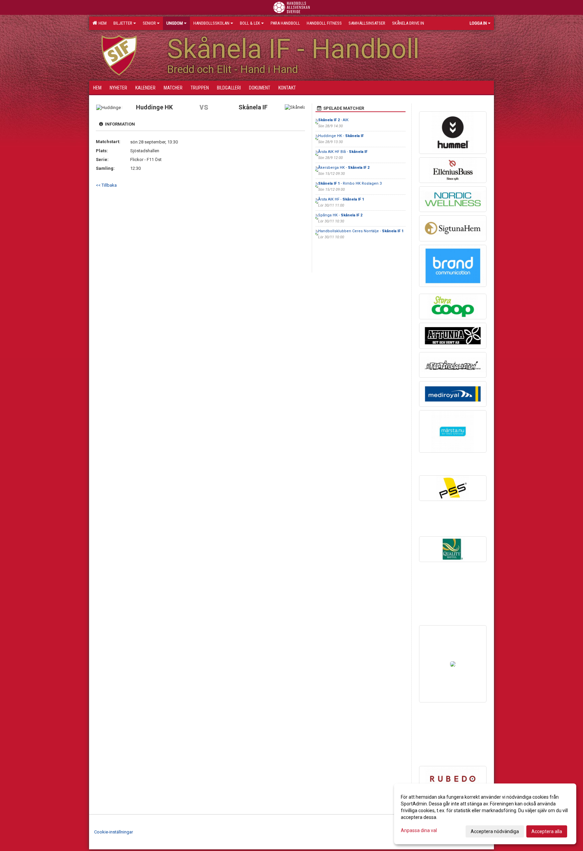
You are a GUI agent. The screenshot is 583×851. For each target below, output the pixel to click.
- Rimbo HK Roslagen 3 (350, 183)
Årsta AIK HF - (341, 199)
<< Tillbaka (106, 185)
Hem (101, 23)
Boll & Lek (250, 23)
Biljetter (122, 23)
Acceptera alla (546, 831)
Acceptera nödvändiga (495, 831)
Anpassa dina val (419, 830)
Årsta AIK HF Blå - (342, 152)
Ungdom (174, 23)
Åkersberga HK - (343, 167)
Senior (149, 23)
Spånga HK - (340, 215)
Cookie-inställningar (113, 831)
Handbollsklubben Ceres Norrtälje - (361, 231)
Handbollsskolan (211, 23)
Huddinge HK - (341, 136)
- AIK (333, 120)
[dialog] (485, 813)
